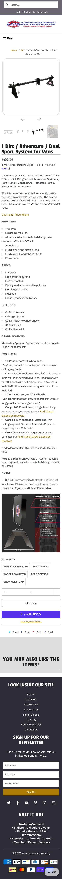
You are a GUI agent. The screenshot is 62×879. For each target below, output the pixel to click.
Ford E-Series (39, 574)
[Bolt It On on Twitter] (8, 802)
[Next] (39, 118)
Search (31, 694)
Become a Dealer (31, 724)
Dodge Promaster (14, 574)
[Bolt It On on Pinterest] (35, 802)
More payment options (31, 622)
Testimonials (31, 709)
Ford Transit (41, 566)
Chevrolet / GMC (13, 582)
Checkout (42, 12)
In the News (31, 704)
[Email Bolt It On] (53, 802)
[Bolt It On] (31, 25)
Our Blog (31, 699)
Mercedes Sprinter (15, 566)
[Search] (7, 4)
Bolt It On (26, 853)
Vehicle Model (8, 559)
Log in (18, 12)
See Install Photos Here (15, 214)
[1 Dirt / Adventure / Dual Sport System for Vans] (31, 86)
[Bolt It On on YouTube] (26, 802)
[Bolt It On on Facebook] (17, 802)
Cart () (30, 12)
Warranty (31, 719)
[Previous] (23, 118)
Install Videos (31, 714)
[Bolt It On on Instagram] (44, 802)
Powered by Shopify (41, 853)
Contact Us (31, 729)
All (22, 50)
